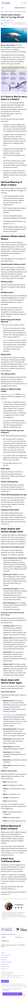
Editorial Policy (5, 966)
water (24, 394)
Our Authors (4, 957)
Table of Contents (20, 7)
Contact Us (4, 968)
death (13, 223)
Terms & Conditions (6, 962)
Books (3, 953)
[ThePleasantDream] (6, 3)
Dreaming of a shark (7, 394)
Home (2, 11)
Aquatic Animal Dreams (20, 11)
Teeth (5, 340)
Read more (5, 918)
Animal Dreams (8, 11)
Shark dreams (5, 103)
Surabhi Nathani (19, 904)
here (14, 889)
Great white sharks (9, 715)
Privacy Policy (5, 964)
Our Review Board (6, 955)
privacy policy (6, 990)
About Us (3, 959)
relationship (15, 853)
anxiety (5, 441)
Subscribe (5, 981)
